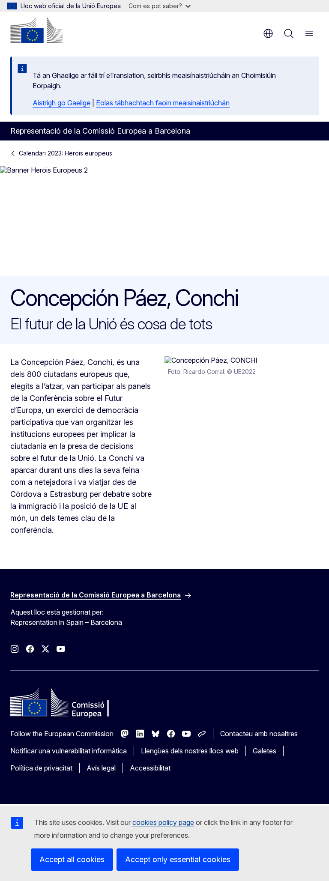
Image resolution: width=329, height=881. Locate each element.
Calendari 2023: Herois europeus (65, 153)
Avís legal (101, 768)
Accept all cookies (72, 859)
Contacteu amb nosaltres (259, 733)
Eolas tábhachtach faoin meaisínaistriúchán (163, 103)
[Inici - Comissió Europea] (36, 30)
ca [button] (268, 33)
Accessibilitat (150, 768)
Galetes (264, 751)
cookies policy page (163, 822)
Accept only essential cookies (177, 859)
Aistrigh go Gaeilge (61, 103)
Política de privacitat (41, 768)
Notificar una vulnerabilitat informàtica (68, 751)
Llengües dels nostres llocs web (190, 751)
